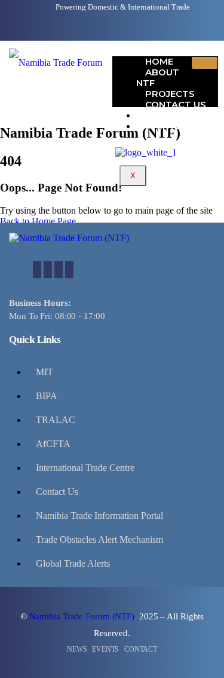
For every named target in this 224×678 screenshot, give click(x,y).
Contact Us (57, 492)
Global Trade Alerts (73, 563)
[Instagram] (69, 269)
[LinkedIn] (58, 269)
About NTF (157, 77)
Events (163, 126)
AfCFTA (53, 444)
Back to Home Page (38, 221)
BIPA (46, 396)
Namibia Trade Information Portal (99, 515)
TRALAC (55, 420)
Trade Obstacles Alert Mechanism (99, 539)
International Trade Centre (85, 468)
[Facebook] (37, 269)
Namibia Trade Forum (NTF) (83, 616)
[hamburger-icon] (204, 62)
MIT (44, 372)
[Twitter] (48, 269)
